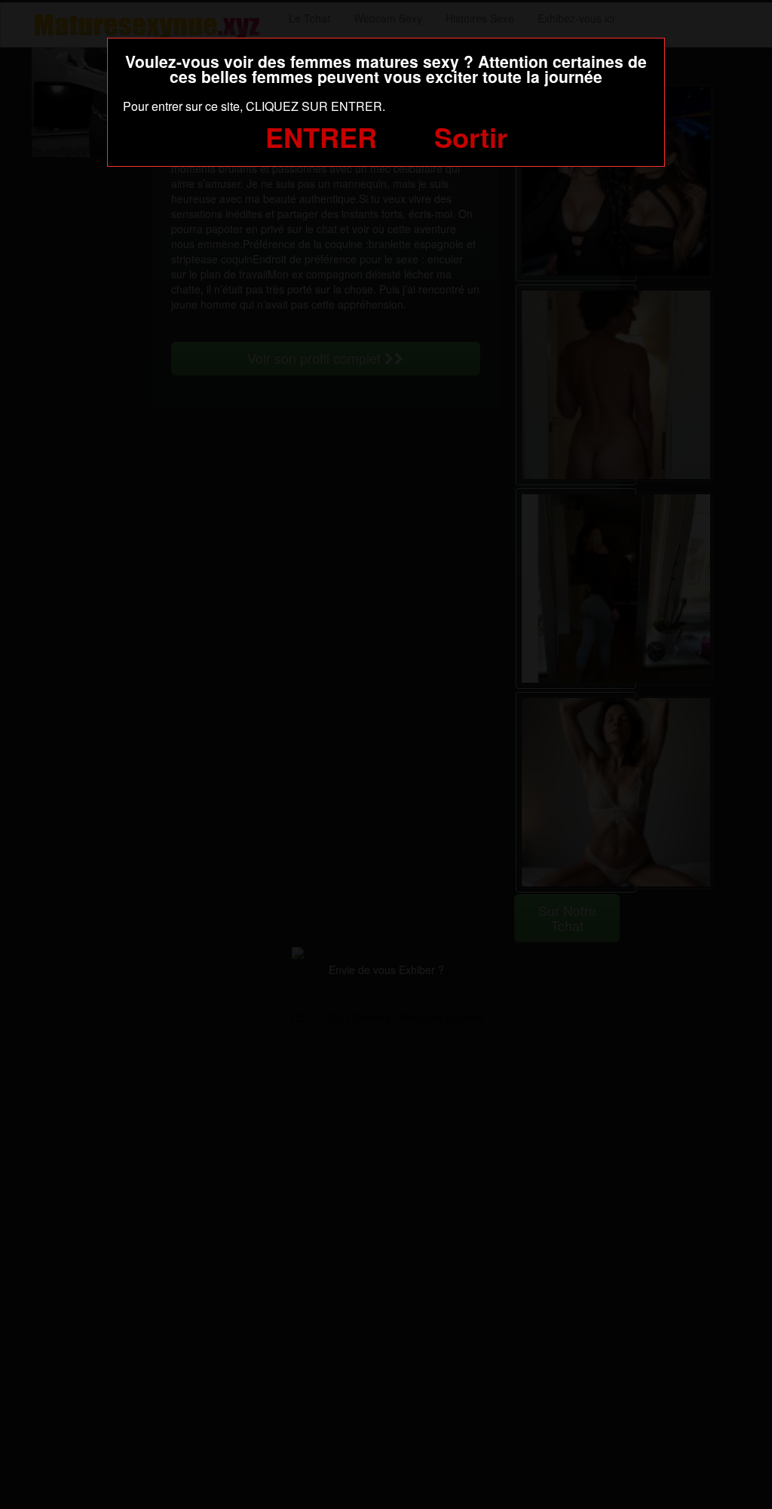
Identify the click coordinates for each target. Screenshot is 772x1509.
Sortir (470, 136)
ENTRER (321, 136)
